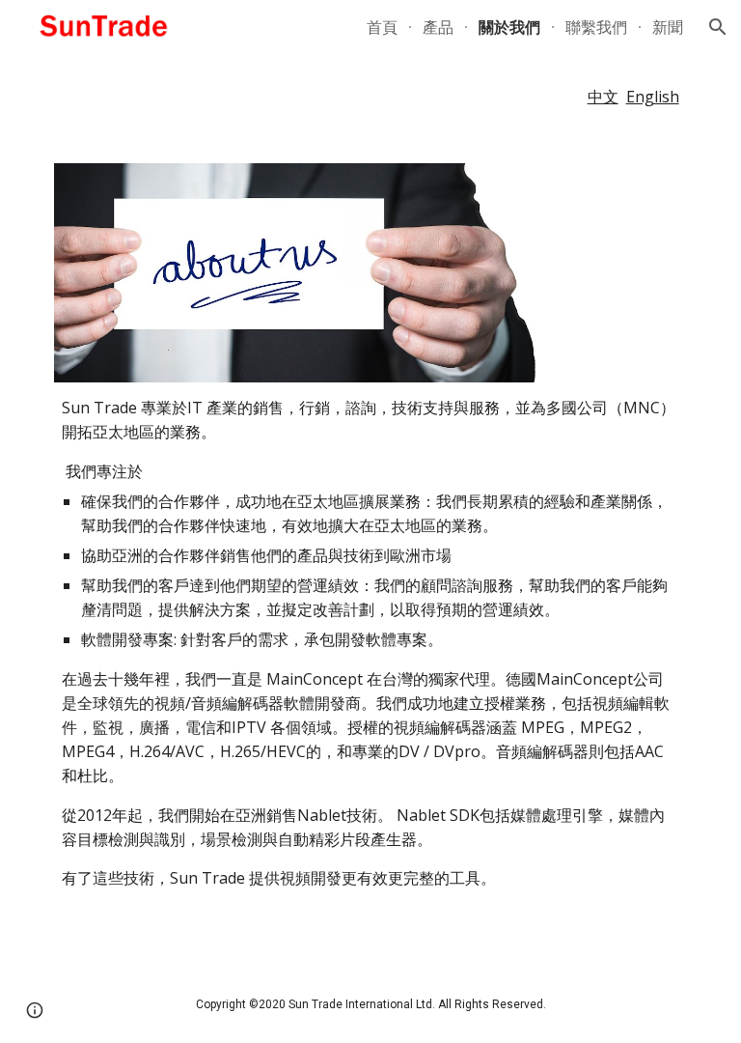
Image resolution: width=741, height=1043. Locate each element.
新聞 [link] (667, 27)
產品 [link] (438, 27)
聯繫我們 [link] (596, 27)
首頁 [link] (382, 27)
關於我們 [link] (509, 27)
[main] (370, 97)
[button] (718, 27)
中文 (603, 96)
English (652, 96)
